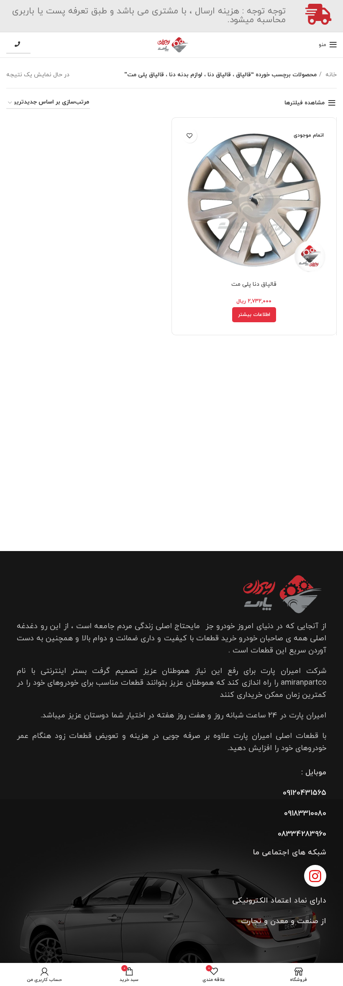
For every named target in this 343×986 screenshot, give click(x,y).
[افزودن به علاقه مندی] (189, 135)
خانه (330, 75)
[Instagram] (315, 876)
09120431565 (304, 793)
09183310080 (305, 813)
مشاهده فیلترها (304, 103)
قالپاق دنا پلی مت (253, 284)
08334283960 (302, 834)
